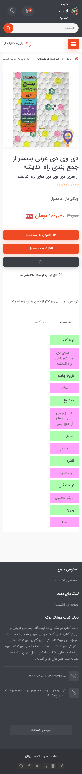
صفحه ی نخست (67, 580)
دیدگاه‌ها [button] (39, 322)
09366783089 (14, 44)
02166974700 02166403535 (47, 676)
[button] (28, 11)
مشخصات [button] (65, 322)
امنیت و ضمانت (41, 730)
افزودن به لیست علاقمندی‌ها (39, 275)
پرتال (28, 756)
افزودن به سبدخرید (39, 235)
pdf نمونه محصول (41, 248)
